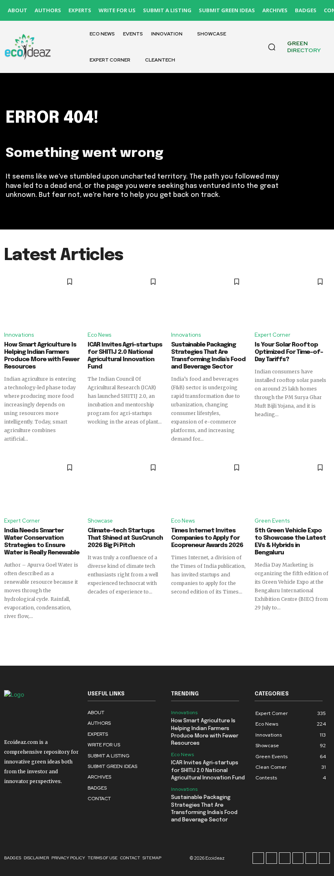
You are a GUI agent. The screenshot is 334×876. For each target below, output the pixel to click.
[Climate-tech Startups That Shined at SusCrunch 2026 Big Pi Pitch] (125, 484)
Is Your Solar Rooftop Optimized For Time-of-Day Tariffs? (289, 352)
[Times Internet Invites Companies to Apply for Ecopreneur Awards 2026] (208, 484)
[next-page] (325, 635)
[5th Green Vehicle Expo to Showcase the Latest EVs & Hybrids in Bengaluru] (292, 484)
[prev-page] (9, 635)
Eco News (99, 334)
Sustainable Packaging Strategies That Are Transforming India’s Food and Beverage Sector (208, 356)
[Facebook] (258, 858)
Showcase (100, 520)
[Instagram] (271, 858)
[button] (271, 47)
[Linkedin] (284, 858)
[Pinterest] (298, 858)
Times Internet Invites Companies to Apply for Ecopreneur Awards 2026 (207, 538)
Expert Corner (272, 334)
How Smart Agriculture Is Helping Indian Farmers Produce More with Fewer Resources (41, 356)
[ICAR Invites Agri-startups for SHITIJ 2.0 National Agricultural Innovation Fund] (125, 298)
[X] (311, 858)
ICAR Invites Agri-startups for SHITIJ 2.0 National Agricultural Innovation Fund (125, 356)
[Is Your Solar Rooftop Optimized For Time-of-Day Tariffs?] (292, 298)
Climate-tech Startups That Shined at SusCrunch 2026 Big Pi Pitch (125, 538)
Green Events (272, 520)
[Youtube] (324, 858)
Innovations (19, 334)
